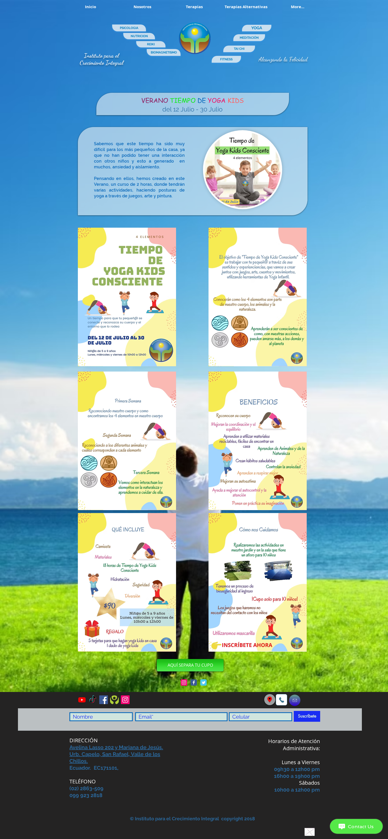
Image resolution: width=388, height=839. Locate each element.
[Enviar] (294, 700)
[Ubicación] (269, 699)
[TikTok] (92, 699)
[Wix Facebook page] (194, 682)
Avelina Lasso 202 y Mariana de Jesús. (116, 747)
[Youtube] (82, 699)
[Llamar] (281, 699)
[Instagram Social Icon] (184, 682)
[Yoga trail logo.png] (114, 699)
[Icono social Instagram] (125, 699)
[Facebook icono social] (103, 699)
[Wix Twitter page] (203, 682)
